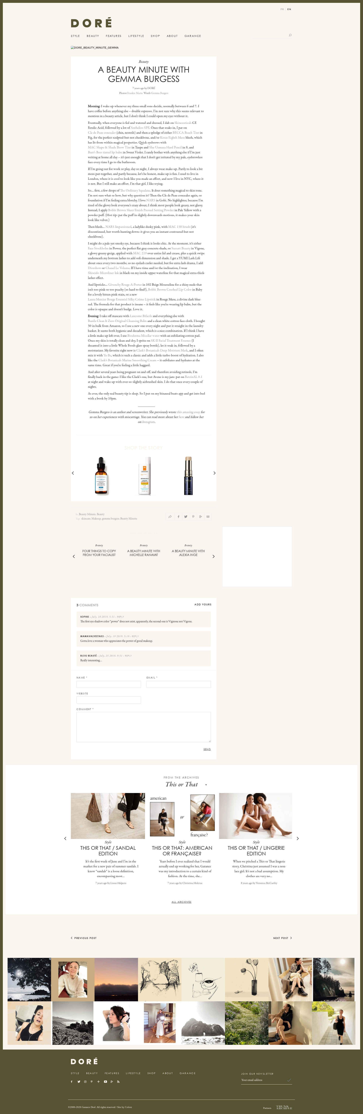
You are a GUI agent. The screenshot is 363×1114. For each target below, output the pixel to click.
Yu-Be (107, 355)
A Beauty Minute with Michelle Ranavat (143, 553)
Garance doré (84, 1061)
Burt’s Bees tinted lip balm (105, 152)
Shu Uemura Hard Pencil (165, 147)
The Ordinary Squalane (135, 190)
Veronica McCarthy (266, 883)
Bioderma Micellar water (143, 336)
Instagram (148, 422)
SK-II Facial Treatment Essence (171, 341)
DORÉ (91, 23)
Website (82, 693)
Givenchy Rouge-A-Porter (125, 285)
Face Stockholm (98, 248)
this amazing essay (188, 412)
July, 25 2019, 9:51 (111, 656)
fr (282, 9)
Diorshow (94, 268)
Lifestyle (136, 35)
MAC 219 (140, 253)
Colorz (128, 1107)
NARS (150, 200)
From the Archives (181, 777)
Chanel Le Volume (117, 268)
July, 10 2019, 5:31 (103, 617)
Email (152, 677)
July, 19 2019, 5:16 (118, 636)
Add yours (203, 604)
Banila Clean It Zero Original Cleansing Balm (117, 321)
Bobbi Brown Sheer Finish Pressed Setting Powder (141, 210)
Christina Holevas (192, 883)
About (172, 35)
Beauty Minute (87, 514)
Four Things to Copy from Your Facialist (99, 553)
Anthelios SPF (140, 128)
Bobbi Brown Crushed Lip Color (170, 289)
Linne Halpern (118, 883)
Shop (155, 35)
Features (114, 35)
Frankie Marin (135, 93)
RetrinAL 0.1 (193, 377)
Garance (193, 35)
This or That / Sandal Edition (108, 851)
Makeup (96, 518)
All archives (182, 901)
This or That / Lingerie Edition (256, 851)
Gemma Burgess (159, 93)
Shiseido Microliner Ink (103, 273)
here (181, 417)
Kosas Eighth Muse (172, 138)
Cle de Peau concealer (102, 133)
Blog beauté (88, 655)
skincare (85, 518)
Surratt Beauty (180, 248)
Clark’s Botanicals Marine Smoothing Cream (127, 360)
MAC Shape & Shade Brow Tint (109, 147)
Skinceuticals (183, 123)
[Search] (290, 35)
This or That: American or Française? (182, 851)
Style (75, 35)
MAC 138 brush (179, 227)
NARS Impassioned (118, 227)
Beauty (93, 35)
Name (82, 677)
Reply (120, 617)
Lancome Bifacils (141, 316)
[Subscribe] (289, 1080)
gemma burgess (110, 518)
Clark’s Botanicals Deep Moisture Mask (162, 350)
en (289, 9)
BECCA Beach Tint (186, 133)
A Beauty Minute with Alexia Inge (188, 553)
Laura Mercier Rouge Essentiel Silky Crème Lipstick (122, 299)
